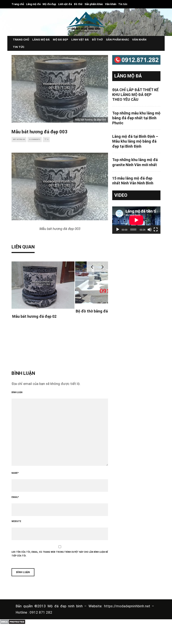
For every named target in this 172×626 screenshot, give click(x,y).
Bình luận (17, 392)
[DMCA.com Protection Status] (12, 623)
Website (16, 521)
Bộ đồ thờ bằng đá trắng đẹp (101, 311)
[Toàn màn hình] (156, 229)
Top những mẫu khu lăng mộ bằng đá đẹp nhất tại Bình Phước (136, 118)
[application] (136, 220)
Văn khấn (110, 4)
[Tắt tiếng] (149, 229)
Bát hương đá (19, 139)
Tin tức (122, 4)
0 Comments (34, 139)
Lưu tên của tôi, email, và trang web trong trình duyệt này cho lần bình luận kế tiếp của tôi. (60, 554)
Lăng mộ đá (33, 4)
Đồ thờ (78, 4)
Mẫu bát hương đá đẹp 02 (34, 316)
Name (15, 473)
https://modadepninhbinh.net (128, 606)
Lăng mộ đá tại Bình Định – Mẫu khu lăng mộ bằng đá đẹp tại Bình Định (135, 141)
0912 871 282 (41, 612)
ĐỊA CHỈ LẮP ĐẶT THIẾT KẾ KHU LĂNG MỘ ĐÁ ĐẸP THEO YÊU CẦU (135, 95)
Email (15, 497)
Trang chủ (18, 4)
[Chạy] (118, 229)
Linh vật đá (65, 4)
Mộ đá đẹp (49, 4)
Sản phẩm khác (94, 4)
